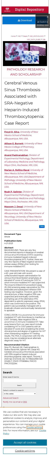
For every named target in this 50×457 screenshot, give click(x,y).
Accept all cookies (25, 442)
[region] (25, 432)
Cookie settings (34, 427)
